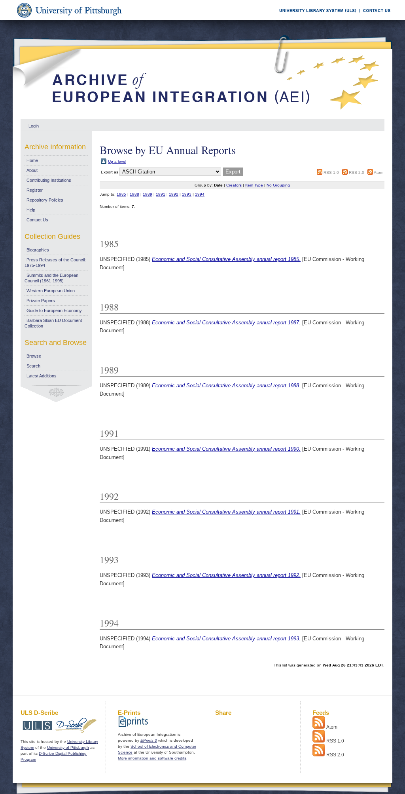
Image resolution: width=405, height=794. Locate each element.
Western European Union (50, 290)
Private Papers (40, 300)
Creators (234, 185)
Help (30, 210)
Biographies (37, 250)
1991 (160, 194)
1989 (147, 194)
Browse (33, 356)
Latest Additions (41, 375)
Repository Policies (44, 200)
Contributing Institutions (48, 180)
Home (32, 160)
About (32, 170)
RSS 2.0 (356, 172)
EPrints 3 (148, 740)
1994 (199, 194)
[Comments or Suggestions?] (375, 18)
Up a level (117, 161)
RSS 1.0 (331, 172)
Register (34, 190)
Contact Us (37, 219)
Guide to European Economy (54, 310)
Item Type (254, 185)
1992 (173, 194)
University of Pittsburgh (68, 747)
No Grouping (278, 185)
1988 (134, 194)
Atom (378, 172)
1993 (186, 194)
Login (33, 126)
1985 (121, 194)
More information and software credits (152, 758)
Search (33, 366)
